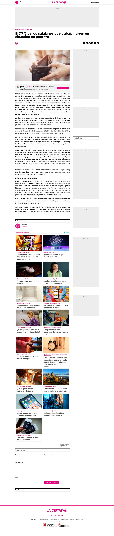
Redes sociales (79, 519)
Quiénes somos (64, 519)
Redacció (20, 43)
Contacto (72, 519)
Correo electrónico (49, 454)
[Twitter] (87, 43)
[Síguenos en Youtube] (62, 515)
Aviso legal (33, 519)
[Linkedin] (89, 43)
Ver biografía (24, 226)
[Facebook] (84, 43)
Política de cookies (54, 519)
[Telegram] (95, 43)
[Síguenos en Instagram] (58, 515)
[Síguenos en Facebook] (51, 515)
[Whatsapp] (92, 43)
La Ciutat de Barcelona (23, 29)
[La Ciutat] (59, 2)
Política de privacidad (43, 519)
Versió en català (95, 2)
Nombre (17, 454)
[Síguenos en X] (55, 515)
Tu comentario (19, 462)
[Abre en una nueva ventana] (50, 525)
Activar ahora (62, 88)
